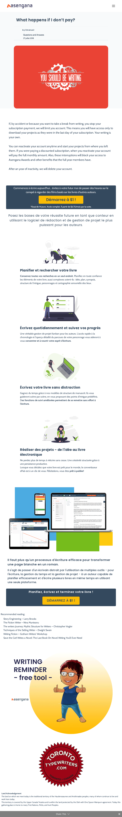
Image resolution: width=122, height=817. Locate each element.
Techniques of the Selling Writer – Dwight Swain (27, 630)
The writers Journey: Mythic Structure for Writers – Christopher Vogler (37, 626)
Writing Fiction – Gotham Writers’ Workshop (25, 634)
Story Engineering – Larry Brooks (19, 618)
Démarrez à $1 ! (61, 199)
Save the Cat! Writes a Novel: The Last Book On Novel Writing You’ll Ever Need (42, 637)
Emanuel (29, 30)
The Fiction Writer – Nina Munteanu (21, 622)
